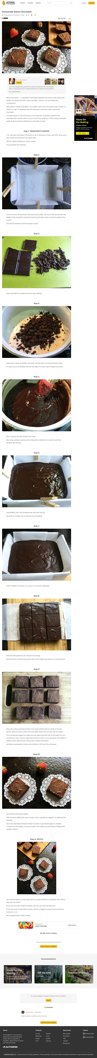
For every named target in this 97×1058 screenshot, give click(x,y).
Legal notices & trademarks (85, 1054)
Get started (66, 1036)
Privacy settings (45, 1054)
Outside (48, 1038)
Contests (30, 3)
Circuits (38, 1033)
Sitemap (65, 1041)
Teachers (38, 3)
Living (47, 1036)
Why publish (66, 1033)
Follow (19, 83)
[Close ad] (95, 96)
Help (64, 1038)
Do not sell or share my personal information (63, 1054)
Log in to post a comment (48, 1022)
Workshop (38, 1036)
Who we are (66, 1043)
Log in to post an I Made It (48, 946)
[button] (69, 18)
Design (38, 1038)
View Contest (72, 925)
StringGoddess (29, 1012)
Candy (22, 15)
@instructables (89, 1033)
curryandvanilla (8, 15)
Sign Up (91, 3)
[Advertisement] (85, 118)
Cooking (16, 15)
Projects (22, 3)
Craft (37, 1041)
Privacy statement (33, 1054)
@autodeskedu (89, 1037)
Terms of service (22, 1054)
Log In (84, 3)
